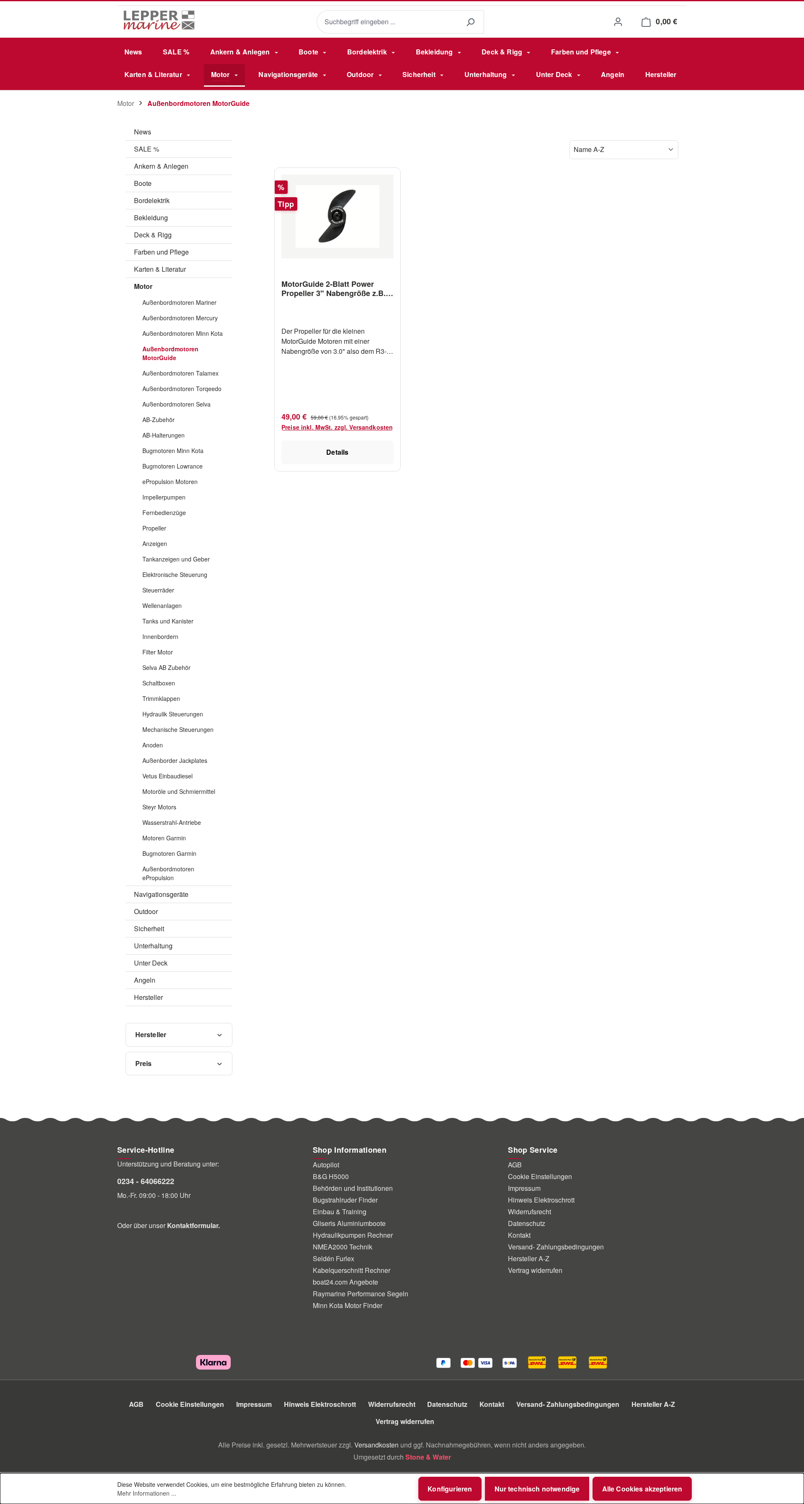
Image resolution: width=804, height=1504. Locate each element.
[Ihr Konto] (618, 21)
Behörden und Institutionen (353, 1188)
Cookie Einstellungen (540, 1176)
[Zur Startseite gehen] (159, 20)
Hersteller (148, 997)
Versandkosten (376, 1445)
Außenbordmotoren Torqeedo (182, 388)
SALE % (146, 149)
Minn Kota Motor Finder (347, 1305)
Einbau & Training (339, 1211)
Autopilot (326, 1164)
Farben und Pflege (161, 252)
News (142, 131)
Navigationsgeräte (161, 894)
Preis (143, 1063)
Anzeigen (154, 543)
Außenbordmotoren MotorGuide (170, 353)
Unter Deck (151, 963)
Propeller (154, 528)
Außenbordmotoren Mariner (179, 302)
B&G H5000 (331, 1176)
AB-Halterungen (163, 435)
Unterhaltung (153, 945)
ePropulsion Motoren (170, 481)
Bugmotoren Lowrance (172, 466)
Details (337, 452)
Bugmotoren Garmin (169, 853)
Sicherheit (149, 928)
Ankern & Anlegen (161, 166)
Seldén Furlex (333, 1258)
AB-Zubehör (158, 419)
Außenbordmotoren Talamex (180, 373)
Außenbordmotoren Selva (176, 404)
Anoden (152, 745)
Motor (143, 286)
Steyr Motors (159, 807)
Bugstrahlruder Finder (345, 1200)
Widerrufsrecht (529, 1211)
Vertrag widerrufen (535, 1270)
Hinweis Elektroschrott (541, 1200)
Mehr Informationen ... (146, 1493)
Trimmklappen (161, 698)
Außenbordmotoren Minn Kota (182, 333)
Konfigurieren (450, 1489)
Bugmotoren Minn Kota (173, 450)
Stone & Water (428, 1457)
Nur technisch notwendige (537, 1489)
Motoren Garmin (164, 838)
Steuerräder (158, 590)
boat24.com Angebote (345, 1282)
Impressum (524, 1188)
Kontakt (519, 1235)
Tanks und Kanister (167, 621)
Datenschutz (526, 1223)
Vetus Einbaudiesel (167, 776)
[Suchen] (470, 22)
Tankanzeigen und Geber (176, 559)
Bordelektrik (152, 200)
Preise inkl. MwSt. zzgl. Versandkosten (337, 427)
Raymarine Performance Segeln (360, 1293)
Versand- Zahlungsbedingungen (556, 1247)
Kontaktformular (192, 1225)
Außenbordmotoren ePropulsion (168, 873)
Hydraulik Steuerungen (172, 714)
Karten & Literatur (160, 269)
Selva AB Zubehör (166, 667)
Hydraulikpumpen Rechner (353, 1235)
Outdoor (146, 911)
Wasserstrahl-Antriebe (171, 822)
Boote (143, 183)
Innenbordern (160, 636)
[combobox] (387, 22)
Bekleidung (151, 217)
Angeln (144, 980)
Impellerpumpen (164, 497)
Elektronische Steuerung (174, 574)
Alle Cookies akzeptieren (642, 1489)
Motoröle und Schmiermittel (178, 791)
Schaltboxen (158, 683)
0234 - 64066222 (145, 1181)
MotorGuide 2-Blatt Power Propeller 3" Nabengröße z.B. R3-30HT (333, 288)
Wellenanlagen (162, 605)
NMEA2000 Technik (342, 1247)
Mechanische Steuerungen (178, 729)
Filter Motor (157, 652)
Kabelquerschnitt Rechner (351, 1270)
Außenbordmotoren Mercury (180, 318)
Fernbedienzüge (164, 512)
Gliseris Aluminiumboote (349, 1223)
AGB (515, 1164)
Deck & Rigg (153, 235)
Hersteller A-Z (528, 1258)
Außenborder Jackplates (174, 760)
